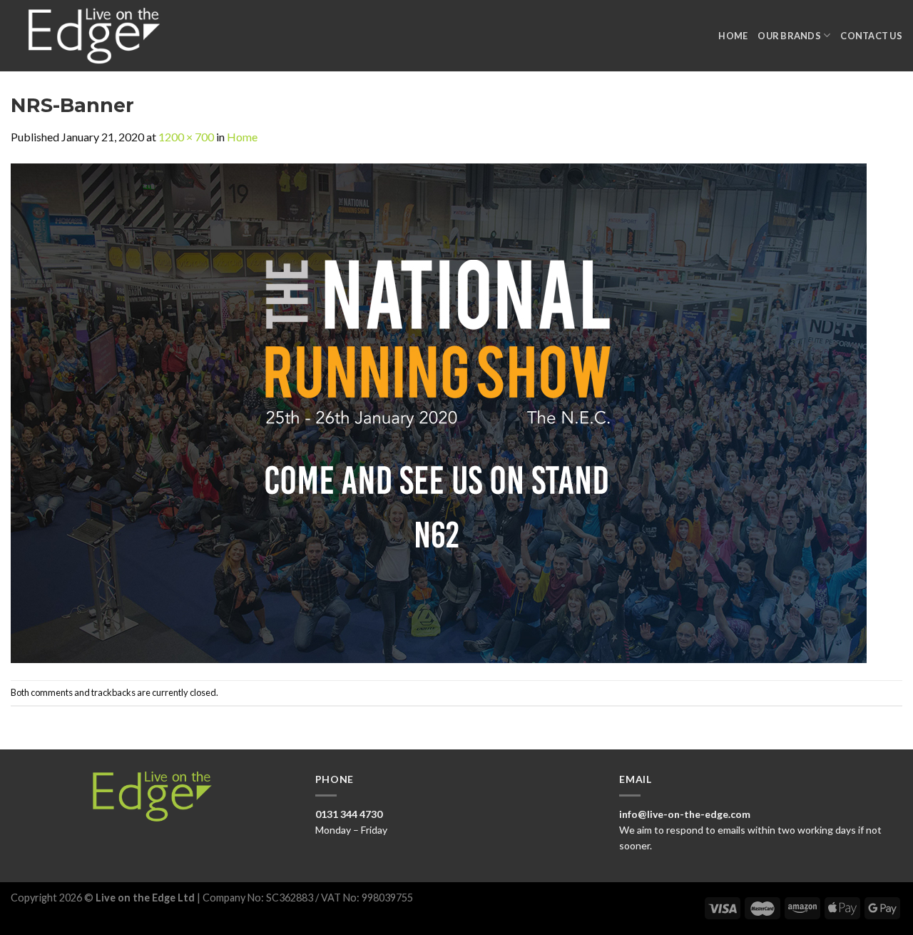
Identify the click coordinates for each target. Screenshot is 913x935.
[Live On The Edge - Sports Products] (100, 35)
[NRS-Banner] (439, 411)
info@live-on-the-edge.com (684, 814)
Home (733, 35)
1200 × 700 (186, 136)
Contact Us (871, 35)
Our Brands (789, 35)
